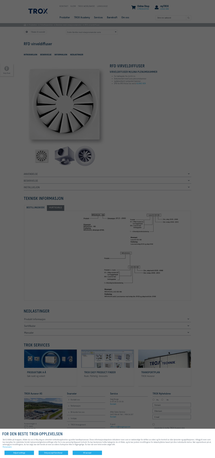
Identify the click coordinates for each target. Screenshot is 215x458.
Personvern (7, 447)
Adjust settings (19, 453)
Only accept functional (53, 453)
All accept (87, 453)
